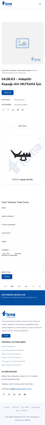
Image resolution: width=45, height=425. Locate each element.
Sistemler (15, 407)
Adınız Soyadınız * (8, 216)
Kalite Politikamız (9, 346)
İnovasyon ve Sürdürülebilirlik (13, 361)
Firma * (4, 208)
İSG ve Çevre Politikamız (11, 354)
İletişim (24, 410)
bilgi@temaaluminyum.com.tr (20, 389)
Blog (18, 410)
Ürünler (13, 70)
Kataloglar (35, 407)
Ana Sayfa (5, 70)
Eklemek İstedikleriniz (9, 255)
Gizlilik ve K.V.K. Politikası (11, 357)
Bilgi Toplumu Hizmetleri (11, 365)
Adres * (4, 241)
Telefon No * (6, 233)
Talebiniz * (5, 250)
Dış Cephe (25, 407)
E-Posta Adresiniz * (9, 225)
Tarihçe (7, 407)
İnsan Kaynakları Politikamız (13, 350)
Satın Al (7, 92)
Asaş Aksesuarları (24, 70)
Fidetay (27, 420)
